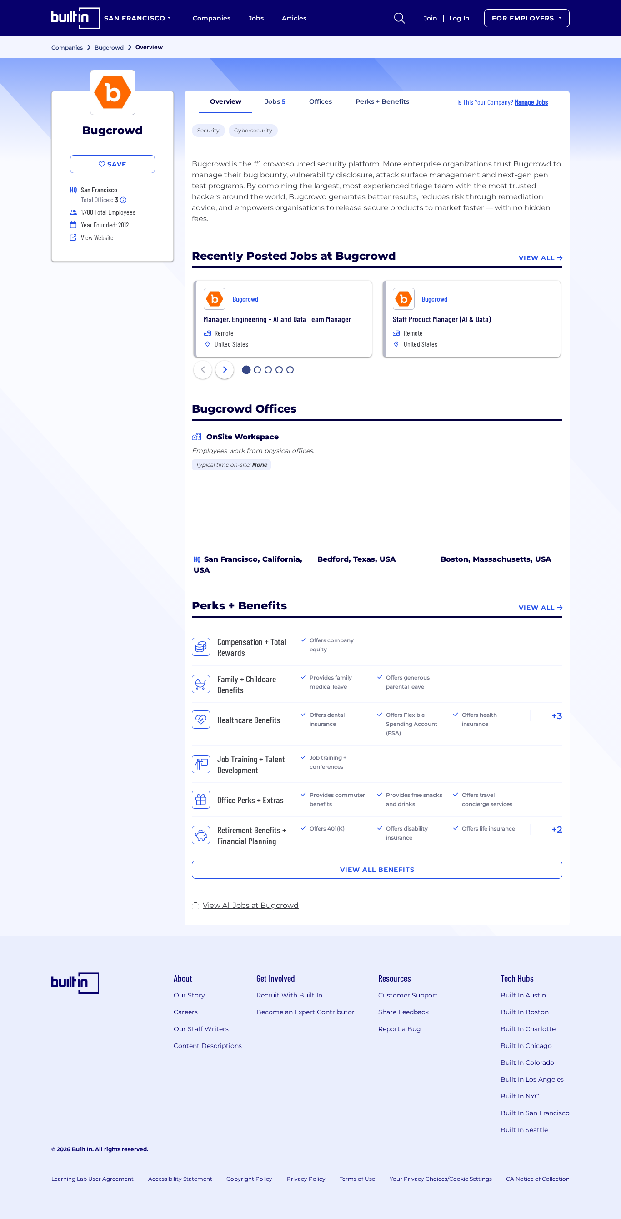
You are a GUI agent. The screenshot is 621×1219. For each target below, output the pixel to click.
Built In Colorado (527, 1062)
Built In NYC (520, 1096)
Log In (459, 18)
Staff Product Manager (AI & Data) (442, 319)
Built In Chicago (526, 1046)
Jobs (256, 18)
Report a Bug (399, 1029)
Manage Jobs (531, 101)
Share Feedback (403, 1012)
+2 (556, 829)
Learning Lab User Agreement (92, 1178)
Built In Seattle (524, 1130)
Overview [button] (225, 101)
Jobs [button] (275, 101)
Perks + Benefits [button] (382, 101)
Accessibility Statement (180, 1178)
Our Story (189, 995)
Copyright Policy (249, 1178)
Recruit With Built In (289, 995)
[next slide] (224, 370)
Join (430, 18)
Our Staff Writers (201, 1029)
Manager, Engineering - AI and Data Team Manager (277, 319)
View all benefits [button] (377, 870)
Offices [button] (320, 101)
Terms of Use (357, 1178)
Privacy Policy (306, 1178)
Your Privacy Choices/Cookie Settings (441, 1178)
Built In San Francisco (535, 1113)
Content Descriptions (208, 1046)
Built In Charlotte (528, 1029)
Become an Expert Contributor (305, 1012)
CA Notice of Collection (538, 1178)
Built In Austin (523, 995)
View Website (97, 237)
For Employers (524, 18)
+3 (556, 715)
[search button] (399, 18)
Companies (211, 18)
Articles (294, 18)
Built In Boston (525, 1012)
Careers (186, 1012)
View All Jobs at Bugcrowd (251, 905)
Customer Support (408, 995)
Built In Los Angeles (532, 1079)
